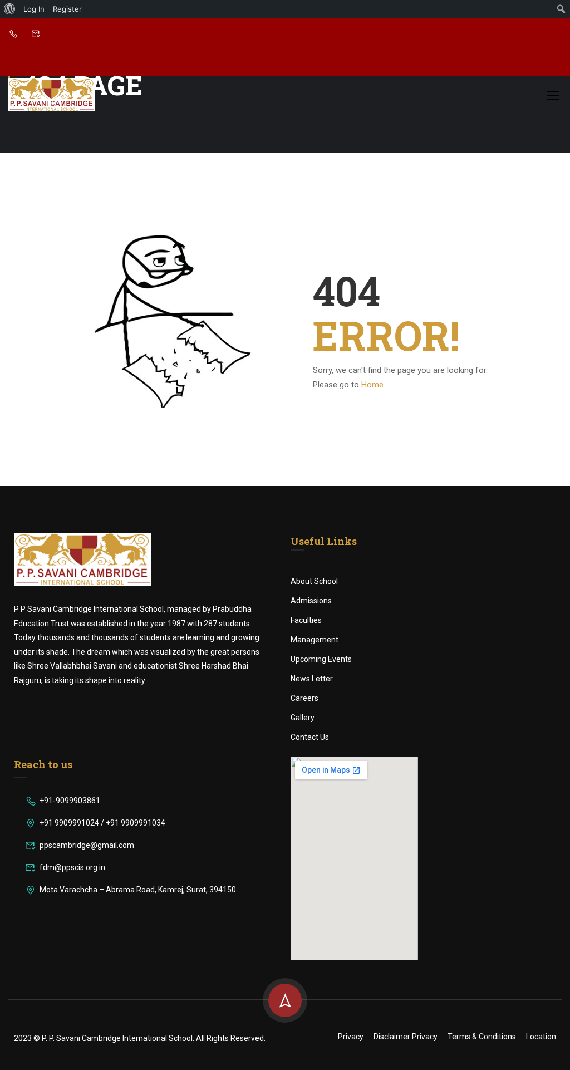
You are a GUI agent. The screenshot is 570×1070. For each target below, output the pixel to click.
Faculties (306, 620)
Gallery (303, 717)
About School (314, 581)
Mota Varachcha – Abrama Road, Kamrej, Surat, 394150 (138, 889)
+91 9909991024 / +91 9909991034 (102, 822)
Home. (373, 385)
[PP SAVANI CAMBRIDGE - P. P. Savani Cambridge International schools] (51, 94)
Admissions (311, 600)
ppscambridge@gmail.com (87, 845)
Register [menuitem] (67, 8)
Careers (304, 698)
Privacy (350, 1036)
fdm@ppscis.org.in (72, 867)
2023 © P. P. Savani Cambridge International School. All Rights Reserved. (140, 1038)
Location (541, 1036)
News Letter (312, 678)
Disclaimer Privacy (406, 1036)
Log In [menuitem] (34, 8)
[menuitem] (9, 9)
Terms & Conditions (482, 1036)
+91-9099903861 (70, 800)
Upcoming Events (321, 659)
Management (314, 639)
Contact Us (310, 737)
